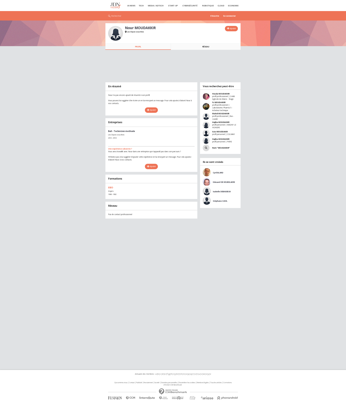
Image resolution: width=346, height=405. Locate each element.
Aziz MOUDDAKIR (220, 131)
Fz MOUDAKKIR (219, 102)
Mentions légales (203, 383)
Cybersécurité (189, 5)
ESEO (110, 187)
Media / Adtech (156, 5)
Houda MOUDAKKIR (221, 93)
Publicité (139, 383)
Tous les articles (216, 383)
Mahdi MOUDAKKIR (220, 113)
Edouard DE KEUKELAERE (224, 182)
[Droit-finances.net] (163, 398)
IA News (131, 5)
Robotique (208, 5)
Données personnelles (169, 383)
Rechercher (116, 15)
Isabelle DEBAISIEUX (222, 191)
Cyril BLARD (218, 172)
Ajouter (233, 28)
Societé (156, 383)
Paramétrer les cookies (187, 383)
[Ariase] (207, 397)
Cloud (221, 5)
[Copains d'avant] (178, 398)
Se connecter (229, 15)
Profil (138, 46)
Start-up (173, 5)
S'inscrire (214, 15)
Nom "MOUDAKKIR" (221, 148)
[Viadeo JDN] (192, 398)
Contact (131, 383)
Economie (233, 5)
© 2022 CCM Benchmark (173, 385)
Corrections (227, 383)
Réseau (205, 46)
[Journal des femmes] (115, 398)
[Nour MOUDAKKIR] (115, 33)
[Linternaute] (147, 398)
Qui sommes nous (120, 383)
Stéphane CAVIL (220, 201)
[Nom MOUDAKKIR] (206, 147)
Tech (141, 5)
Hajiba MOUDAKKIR (220, 122)
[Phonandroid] (227, 398)
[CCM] (130, 398)
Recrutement (148, 383)
